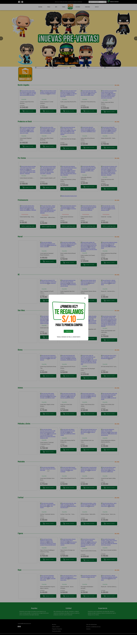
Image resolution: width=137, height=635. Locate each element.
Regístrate (68, 331)
